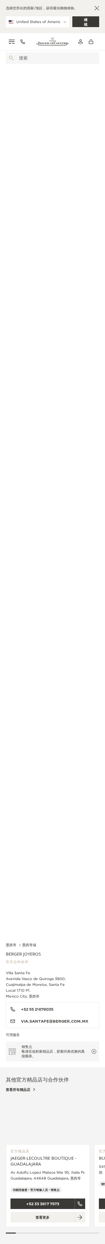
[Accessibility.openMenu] (12, 42)
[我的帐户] (80, 42)
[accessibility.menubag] (92, 42)
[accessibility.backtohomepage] (52, 41)
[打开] (11, 58)
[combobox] (52, 58)
